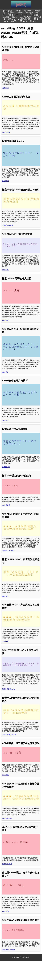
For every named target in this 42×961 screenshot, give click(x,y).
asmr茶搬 (5, 775)
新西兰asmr (6, 467)
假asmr (14, 17)
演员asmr (5, 641)
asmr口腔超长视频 (24, 19)
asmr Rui (5, 372)
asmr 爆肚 (5, 911)
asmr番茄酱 (34, 15)
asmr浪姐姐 (6, 505)
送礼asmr (27, 11)
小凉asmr (11, 13)
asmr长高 (5, 270)
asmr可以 (14, 21)
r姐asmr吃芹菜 (7, 864)
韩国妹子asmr (13, 15)
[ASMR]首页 (7, 11)
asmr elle (5, 596)
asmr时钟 (29, 13)
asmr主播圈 (6, 132)
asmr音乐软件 (7, 818)
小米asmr (24, 15)
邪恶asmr (11, 19)
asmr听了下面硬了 (8, 550)
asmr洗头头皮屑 (25, 17)
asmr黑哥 (5, 320)
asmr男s (20, 13)
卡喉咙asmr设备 (7, 225)
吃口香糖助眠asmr (8, 689)
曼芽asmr (5, 181)
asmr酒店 (18, 11)
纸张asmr (23, 21)
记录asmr (5, 88)
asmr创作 (5, 420)
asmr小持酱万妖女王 (9, 734)
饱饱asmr (33, 21)
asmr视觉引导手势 (8, 949)
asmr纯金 (6, 17)
